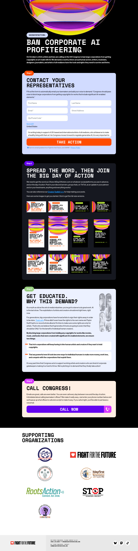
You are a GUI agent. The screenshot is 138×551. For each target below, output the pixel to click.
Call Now (69, 409)
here (56, 192)
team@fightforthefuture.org (59, 546)
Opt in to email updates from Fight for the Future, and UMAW (54, 148)
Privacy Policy (75, 148)
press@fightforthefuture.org (71, 541)
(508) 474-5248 (55, 541)
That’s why (39, 320)
